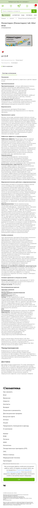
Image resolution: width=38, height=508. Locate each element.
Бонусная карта (9, 416)
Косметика (7, 445)
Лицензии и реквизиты (12, 410)
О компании (7, 429)
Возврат (6, 407)
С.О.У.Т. (4, 499)
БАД (22, 15)
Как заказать (7, 392)
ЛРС (4, 451)
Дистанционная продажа (12, 413)
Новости (6, 401)
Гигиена (29, 15)
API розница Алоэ (7, 500)
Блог (5, 395)
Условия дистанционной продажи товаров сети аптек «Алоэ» (17, 498)
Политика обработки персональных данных (13, 496)
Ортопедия (7, 461)
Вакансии (6, 398)
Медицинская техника (11, 458)
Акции (5, 423)
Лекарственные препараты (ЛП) (15, 448)
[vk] (4, 485)
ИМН (35, 15)
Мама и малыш (8, 454)
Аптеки (6, 419)
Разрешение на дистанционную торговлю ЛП (14, 497)
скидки (6, 15)
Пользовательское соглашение (10, 495)
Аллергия (16, 15)
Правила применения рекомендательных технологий (15, 494)
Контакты (6, 404)
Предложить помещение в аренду (16, 426)
